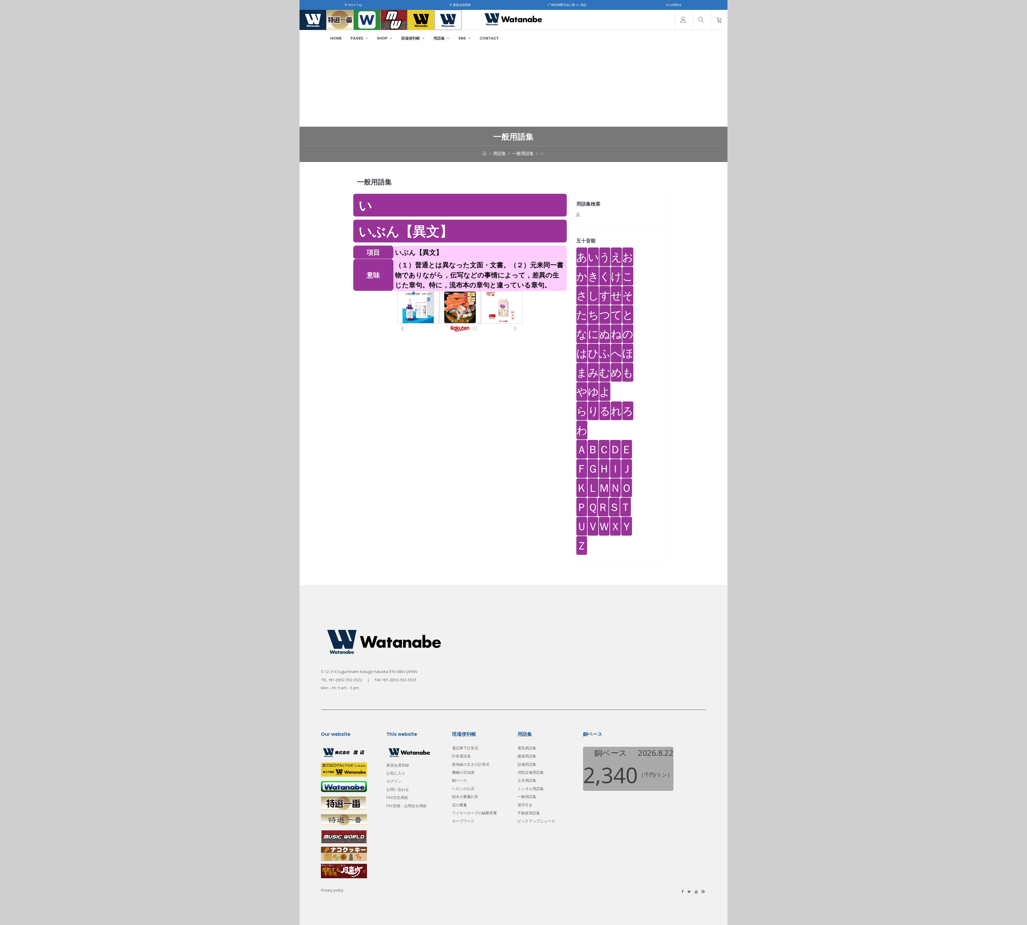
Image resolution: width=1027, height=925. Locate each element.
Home (336, 38)
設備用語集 (527, 764)
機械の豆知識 (463, 772)
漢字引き (525, 804)
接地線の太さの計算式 (470, 764)
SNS (462, 38)
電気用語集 (527, 747)
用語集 (440, 38)
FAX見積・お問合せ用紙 (406, 805)
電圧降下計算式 (465, 747)
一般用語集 (523, 153)
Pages (357, 38)
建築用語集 (527, 755)
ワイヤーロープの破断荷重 (474, 812)
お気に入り (395, 773)
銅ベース (459, 780)
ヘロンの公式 (463, 788)
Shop (382, 38)
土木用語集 (527, 780)
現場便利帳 (411, 38)
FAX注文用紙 (397, 797)
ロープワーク (463, 820)
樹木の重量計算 (465, 796)
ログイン (393, 781)
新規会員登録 (461, 5)
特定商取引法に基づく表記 (568, 5)
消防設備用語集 (531, 772)
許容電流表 (461, 755)
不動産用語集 (529, 812)
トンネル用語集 (531, 788)
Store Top (354, 5)
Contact (489, 38)
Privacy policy (332, 890)
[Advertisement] (513, 86)
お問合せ (675, 5)
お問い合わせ (397, 789)
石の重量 (459, 804)
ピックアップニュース (536, 820)
